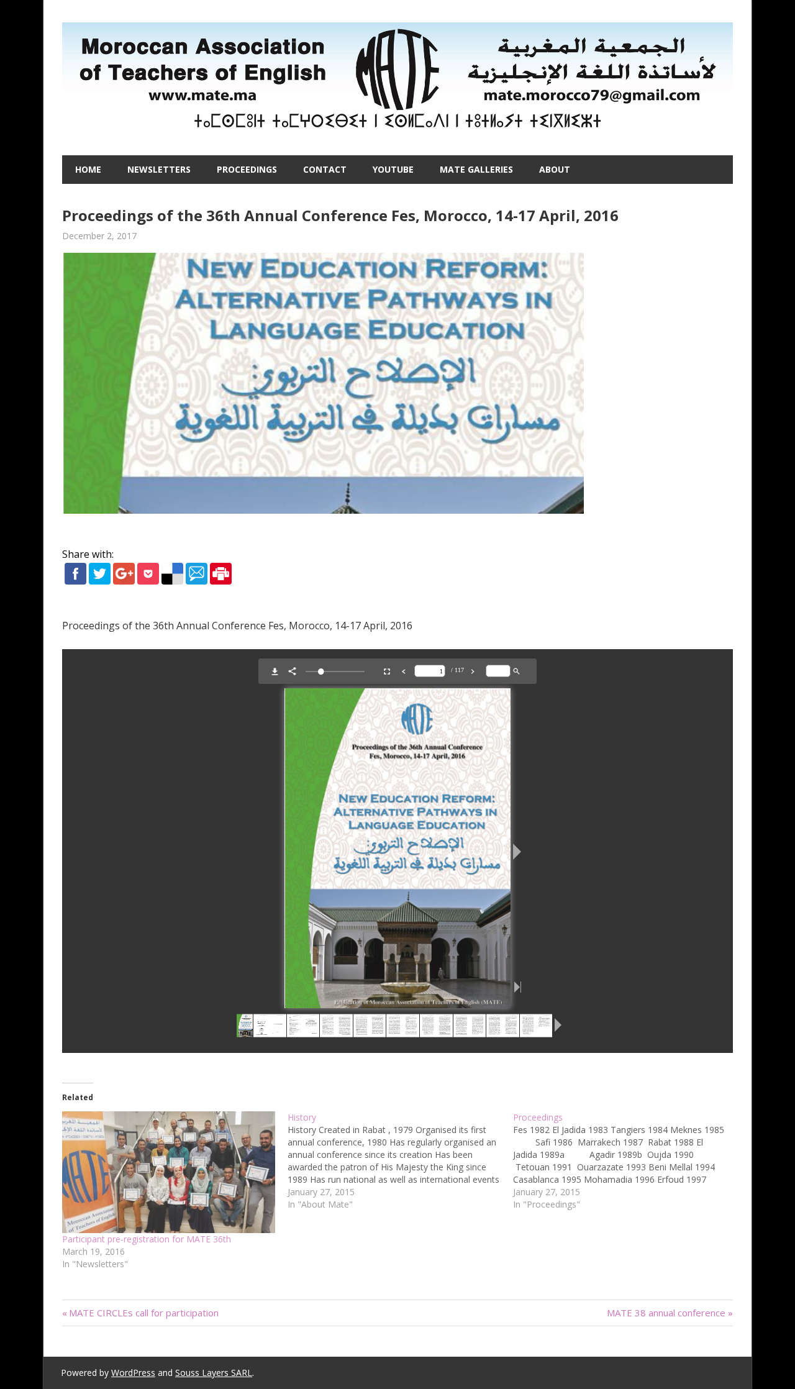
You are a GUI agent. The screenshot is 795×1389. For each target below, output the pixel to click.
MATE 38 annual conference (666, 1312)
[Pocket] (148, 581)
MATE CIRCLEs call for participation (144, 1312)
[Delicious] (172, 581)
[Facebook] (75, 581)
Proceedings (247, 169)
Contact (325, 169)
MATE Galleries (476, 169)
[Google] (124, 581)
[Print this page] (221, 581)
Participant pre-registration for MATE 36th (146, 1239)
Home (88, 169)
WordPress (133, 1372)
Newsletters (159, 169)
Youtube (393, 169)
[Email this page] (196, 581)
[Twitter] (100, 581)
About (554, 169)
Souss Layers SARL (213, 1372)
